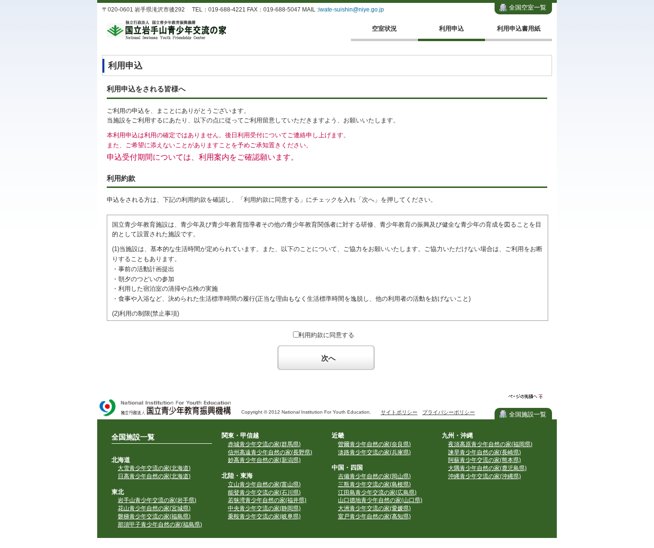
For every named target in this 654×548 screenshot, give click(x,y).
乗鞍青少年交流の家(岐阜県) (264, 516)
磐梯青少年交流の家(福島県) (154, 516)
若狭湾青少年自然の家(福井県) (267, 500)
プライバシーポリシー (448, 412)
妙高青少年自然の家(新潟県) (264, 460)
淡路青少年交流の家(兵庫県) (374, 452)
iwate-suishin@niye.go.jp (351, 9)
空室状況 (384, 28)
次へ (328, 358)
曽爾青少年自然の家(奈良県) (374, 444)
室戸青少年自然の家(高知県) (374, 516)
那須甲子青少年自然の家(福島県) (160, 524)
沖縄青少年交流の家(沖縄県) (484, 476)
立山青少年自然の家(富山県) (264, 484)
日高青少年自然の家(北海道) (154, 476)
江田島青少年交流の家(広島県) (377, 492)
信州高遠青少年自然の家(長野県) (270, 452)
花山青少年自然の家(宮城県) (154, 508)
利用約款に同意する (326, 335)
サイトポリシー (399, 412)
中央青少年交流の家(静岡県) (264, 508)
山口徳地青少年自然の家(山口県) (380, 500)
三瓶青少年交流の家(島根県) (374, 484)
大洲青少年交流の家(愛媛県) (374, 508)
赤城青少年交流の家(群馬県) (264, 444)
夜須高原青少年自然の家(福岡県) (490, 444)
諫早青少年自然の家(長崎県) (484, 452)
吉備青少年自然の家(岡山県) (374, 476)
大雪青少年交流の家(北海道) (154, 468)
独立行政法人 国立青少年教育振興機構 (166, 408)
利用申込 (451, 28)
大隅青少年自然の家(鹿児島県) (487, 468)
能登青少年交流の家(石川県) (264, 492)
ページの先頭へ (525, 397)
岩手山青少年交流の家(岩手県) (157, 500)
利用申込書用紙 (519, 28)
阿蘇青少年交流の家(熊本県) (484, 460)
